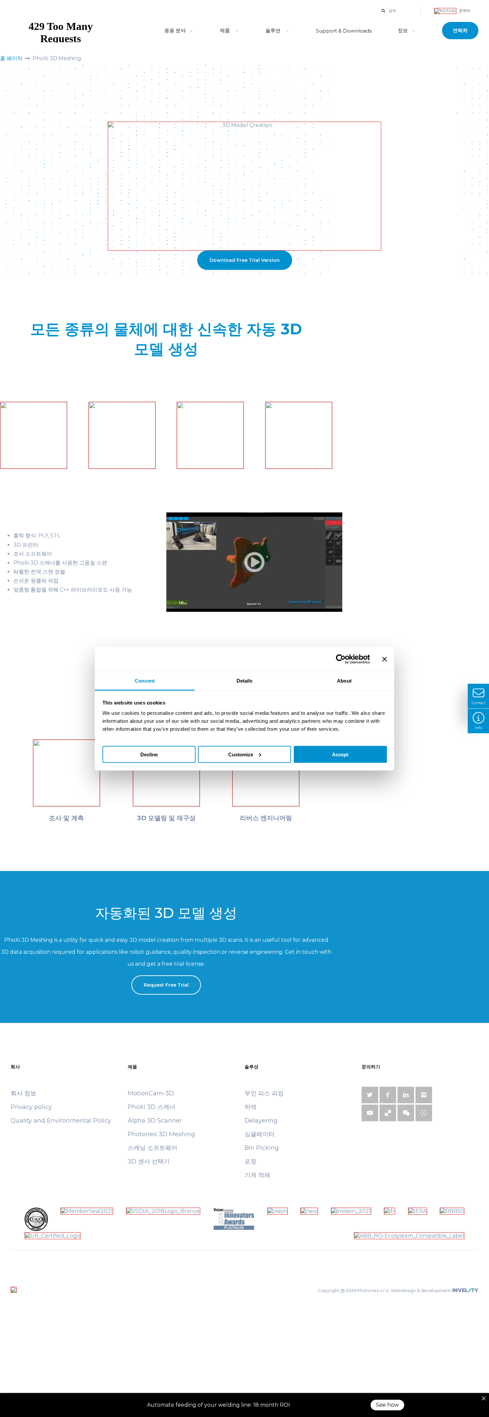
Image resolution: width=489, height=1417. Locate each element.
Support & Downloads (344, 31)
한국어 (464, 10)
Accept (340, 754)
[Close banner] (384, 659)
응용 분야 (175, 30)
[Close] (483, 1398)
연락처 (460, 30)
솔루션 (272, 30)
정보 (403, 30)
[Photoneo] (81, 31)
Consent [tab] (145, 681)
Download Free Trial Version (245, 260)
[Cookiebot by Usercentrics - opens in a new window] (341, 659)
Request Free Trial (166, 985)
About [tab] (344, 681)
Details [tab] (245, 681)
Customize (240, 754)
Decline (149, 754)
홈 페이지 (11, 58)
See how (387, 1405)
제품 (225, 30)
